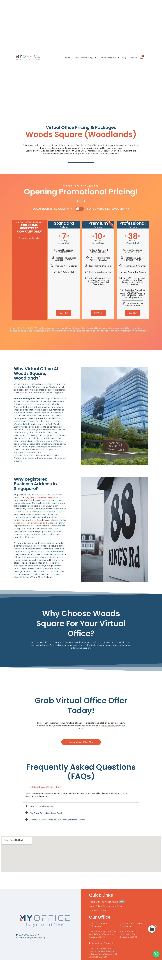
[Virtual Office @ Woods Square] (117, 901)
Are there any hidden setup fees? (46, 813)
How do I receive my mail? (42, 806)
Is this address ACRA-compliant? (45, 787)
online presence (109, 725)
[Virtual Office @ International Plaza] (117, 906)
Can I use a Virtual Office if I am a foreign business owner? (57, 819)
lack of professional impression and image (33, 523)
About (67, 58)
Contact (133, 58)
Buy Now (64, 313)
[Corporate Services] (117, 910)
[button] (81, 786)
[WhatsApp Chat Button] (156, 954)
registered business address (39, 497)
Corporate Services (108, 58)
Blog (124, 58)
